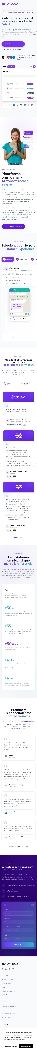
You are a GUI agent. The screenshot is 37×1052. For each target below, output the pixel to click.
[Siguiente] (35, 465)
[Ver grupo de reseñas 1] (15, 537)
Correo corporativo (12, 926)
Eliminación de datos (8, 1013)
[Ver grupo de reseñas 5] (21, 537)
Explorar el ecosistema (13, 226)
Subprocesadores (7, 1017)
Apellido (7, 918)
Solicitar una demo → (13, 44)
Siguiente (17, 945)
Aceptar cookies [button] (26, 1046)
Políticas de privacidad (9, 1006)
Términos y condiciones (9, 1010)
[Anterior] (2, 465)
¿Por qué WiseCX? (8, 980)
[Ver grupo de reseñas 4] (20, 537)
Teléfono (7, 935)
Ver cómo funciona (14, 49)
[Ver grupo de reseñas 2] (17, 537)
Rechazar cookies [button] (11, 1046)
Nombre (6, 909)
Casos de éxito (6, 983)
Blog (3, 987)
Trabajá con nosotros (8, 991)
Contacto (5, 995)
